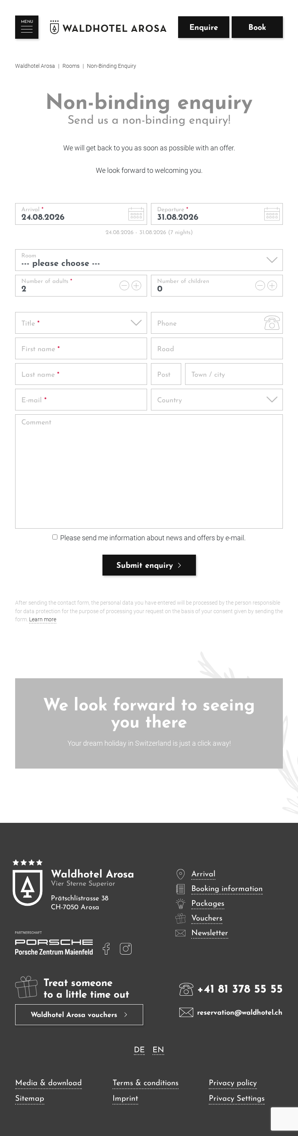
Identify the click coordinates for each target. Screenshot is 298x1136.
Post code (164, 387)
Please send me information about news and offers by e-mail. (153, 538)
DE (139, 1050)
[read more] (106, 949)
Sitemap (29, 1099)
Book (257, 28)
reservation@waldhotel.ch (239, 1013)
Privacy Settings (237, 1099)
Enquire (203, 28)
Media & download (48, 1083)
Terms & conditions (145, 1083)
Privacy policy (233, 1083)
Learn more (42, 619)
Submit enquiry (144, 566)
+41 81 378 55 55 (240, 990)
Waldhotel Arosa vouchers (75, 1015)
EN (158, 1050)
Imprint (125, 1099)
